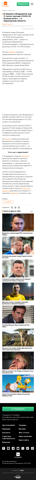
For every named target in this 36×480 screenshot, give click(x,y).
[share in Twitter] (15, 207)
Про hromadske (8, 425)
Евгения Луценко (7, 24)
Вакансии (6, 442)
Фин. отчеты (24, 433)
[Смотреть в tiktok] (27, 448)
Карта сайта (24, 440)
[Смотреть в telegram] (13, 448)
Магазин (22, 429)
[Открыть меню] (32, 4)
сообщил (12, 52)
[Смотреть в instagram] (8, 448)
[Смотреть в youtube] (18, 448)
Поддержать (23, 4)
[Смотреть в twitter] (22, 448)
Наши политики (25, 436)
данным (8, 139)
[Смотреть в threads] (32, 448)
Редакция (6, 429)
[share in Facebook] (12, 207)
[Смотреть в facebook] (3, 448)
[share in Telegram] (19, 207)
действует (25, 156)
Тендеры (22, 425)
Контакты (6, 433)
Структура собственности (8, 437)
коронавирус (8, 202)
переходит (14, 193)
